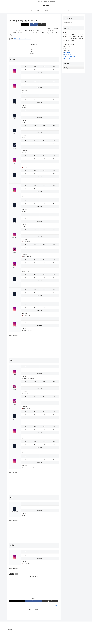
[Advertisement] (34, 347)
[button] (42, 24)
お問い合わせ (67, 54)
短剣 (32, 51)
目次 (32, 44)
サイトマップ (67, 58)
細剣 (32, 49)
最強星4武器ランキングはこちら (22, 39)
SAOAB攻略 (12, 573)
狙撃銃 (32, 53)
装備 (17, 573)
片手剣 (32, 47)
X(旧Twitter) (67, 52)
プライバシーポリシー (69, 56)
